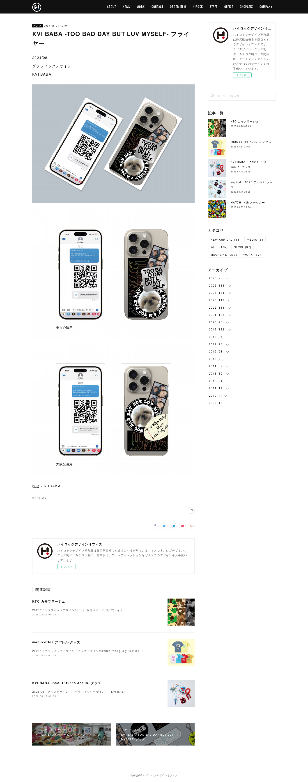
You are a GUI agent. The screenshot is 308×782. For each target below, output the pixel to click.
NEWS (126, 7)
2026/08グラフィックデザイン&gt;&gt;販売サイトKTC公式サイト (77, 610)
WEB (219, 247)
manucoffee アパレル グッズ (56, 642)
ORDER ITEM (178, 7)
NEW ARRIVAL (226, 239)
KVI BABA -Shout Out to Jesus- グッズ (66, 682)
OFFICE (228, 7)
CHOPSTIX (246, 7)
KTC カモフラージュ (48, 601)
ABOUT (111, 7)
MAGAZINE (224, 254)
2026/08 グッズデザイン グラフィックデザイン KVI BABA (79, 691)
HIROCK (198, 7)
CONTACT (157, 7)
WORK (141, 7)
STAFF (214, 7)
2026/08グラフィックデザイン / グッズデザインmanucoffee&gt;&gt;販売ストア (88, 651)
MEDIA (255, 239)
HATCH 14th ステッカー (248, 202)
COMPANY (266, 7)
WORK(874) (40, 498)
